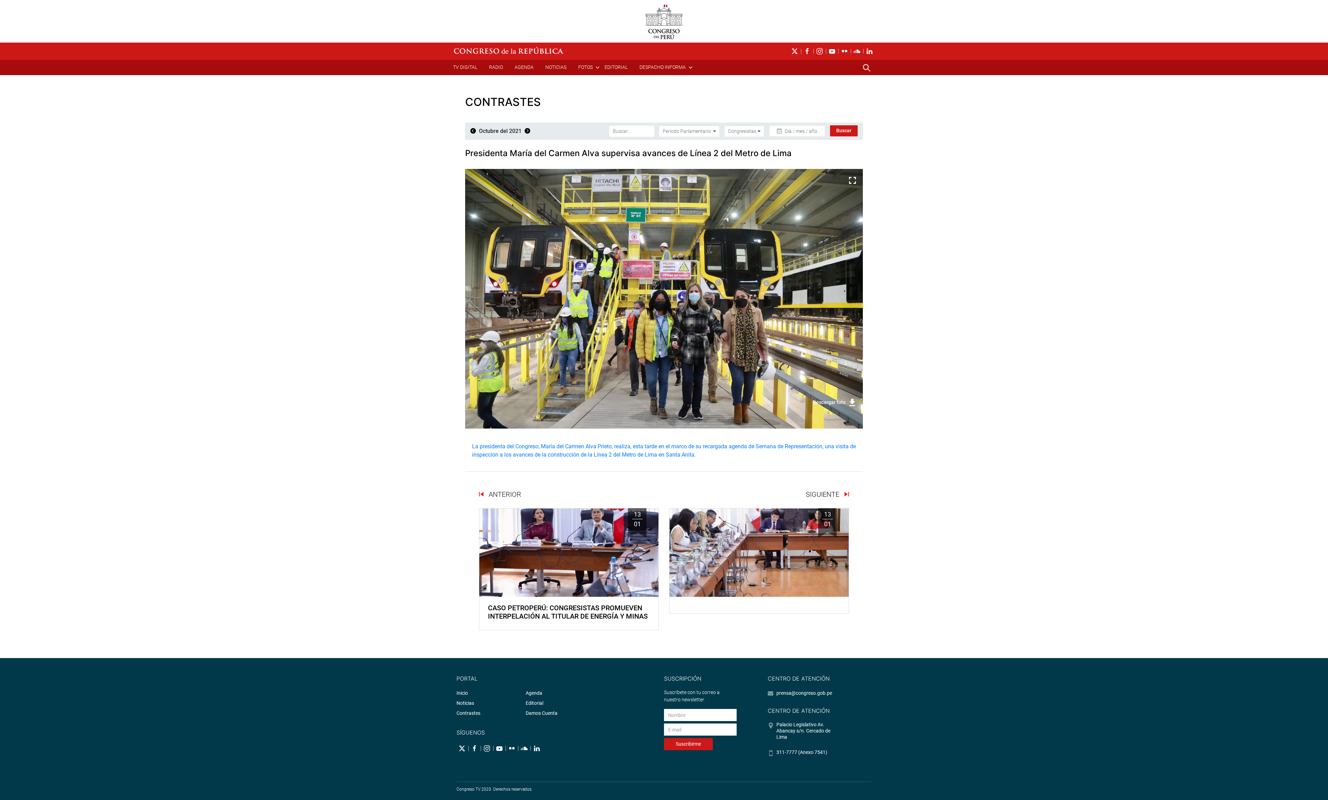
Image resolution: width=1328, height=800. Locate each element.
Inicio (462, 693)
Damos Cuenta (541, 713)
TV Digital (465, 67)
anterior (504, 494)
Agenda (524, 67)
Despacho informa (662, 67)
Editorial (616, 67)
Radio (496, 67)
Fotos (585, 67)
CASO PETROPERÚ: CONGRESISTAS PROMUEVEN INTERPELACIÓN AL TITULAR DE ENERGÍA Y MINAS (568, 612)
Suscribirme (688, 744)
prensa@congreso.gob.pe (804, 693)
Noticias (555, 67)
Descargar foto (829, 402)
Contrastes (468, 713)
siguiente (823, 494)
